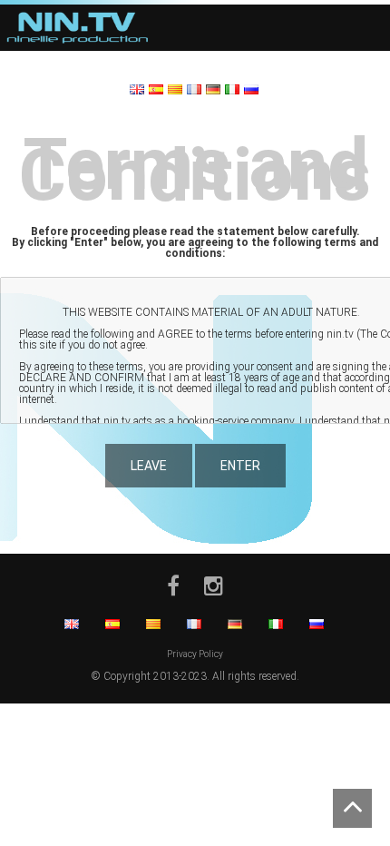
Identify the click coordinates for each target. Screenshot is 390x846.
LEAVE (149, 465)
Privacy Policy (195, 654)
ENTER (240, 465)
